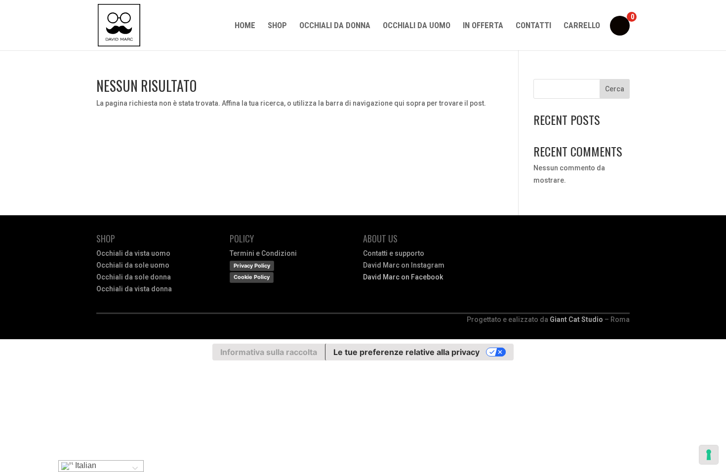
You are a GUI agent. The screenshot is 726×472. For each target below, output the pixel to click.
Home (245, 26)
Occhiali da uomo (416, 26)
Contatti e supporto (393, 253)
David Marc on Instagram (403, 265)
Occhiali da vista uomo (133, 253)
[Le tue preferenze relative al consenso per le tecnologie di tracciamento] (708, 454)
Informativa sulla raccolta (268, 352)
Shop (277, 26)
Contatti (533, 26)
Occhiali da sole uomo (132, 265)
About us (380, 238)
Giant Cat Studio (576, 319)
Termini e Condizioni (263, 253)
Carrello (582, 26)
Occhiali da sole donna (133, 277)
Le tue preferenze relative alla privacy (406, 352)
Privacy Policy (252, 265)
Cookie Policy (252, 277)
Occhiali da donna (334, 26)
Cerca (614, 89)
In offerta (483, 26)
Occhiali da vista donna (134, 289)
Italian (84, 465)
